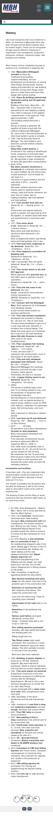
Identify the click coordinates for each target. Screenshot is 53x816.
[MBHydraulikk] (10, 8)
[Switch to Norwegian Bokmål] (39, 6)
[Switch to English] (39, 10)
